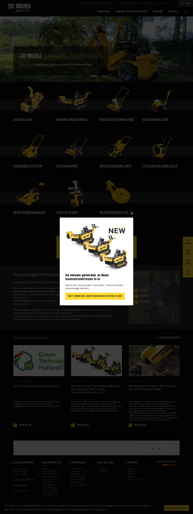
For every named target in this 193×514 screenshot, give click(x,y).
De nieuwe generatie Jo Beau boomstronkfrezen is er (87, 277)
